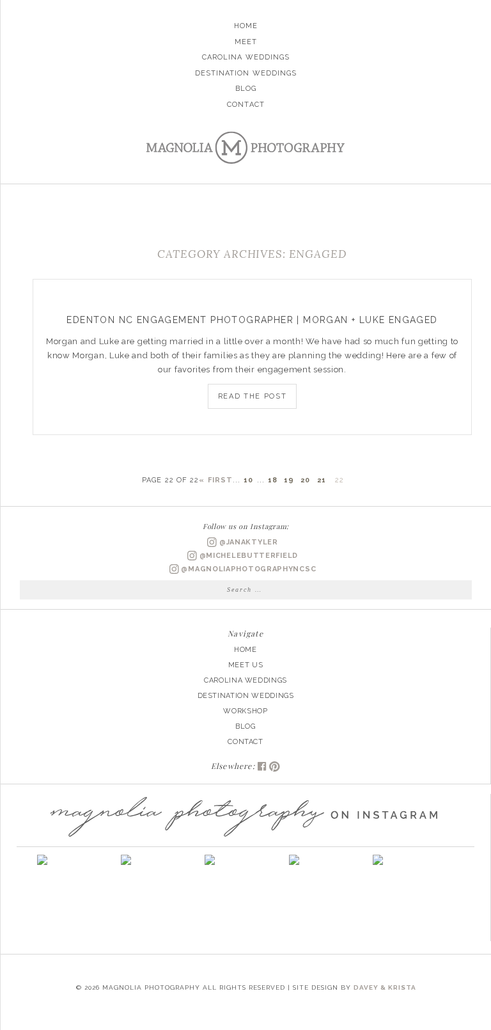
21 (321, 480)
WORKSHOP (245, 711)
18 (272, 480)
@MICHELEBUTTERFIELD (247, 555)
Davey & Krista (385, 987)
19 (289, 480)
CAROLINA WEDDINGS (245, 680)
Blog (245, 88)
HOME (245, 650)
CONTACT (245, 742)
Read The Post (252, 396)
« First (216, 480)
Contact (246, 104)
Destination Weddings (246, 73)
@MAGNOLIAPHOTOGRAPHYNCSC (247, 569)
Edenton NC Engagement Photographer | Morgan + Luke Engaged (251, 320)
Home (246, 26)
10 (248, 480)
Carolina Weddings (246, 57)
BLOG (245, 726)
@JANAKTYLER (247, 542)
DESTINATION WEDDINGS (246, 696)
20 (305, 480)
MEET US (245, 665)
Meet (246, 42)
